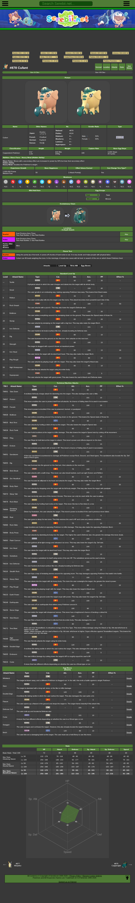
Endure (12, 446)
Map (126, 234)
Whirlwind (6, 678)
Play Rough (14, 360)
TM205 (5, 654)
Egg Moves (129, 67)
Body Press (14, 533)
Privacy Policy (75, 876)
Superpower (14, 375)
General (98, 67)
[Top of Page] (127, 878)
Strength (13, 344)
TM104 (5, 564)
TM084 (5, 509)
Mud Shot (13, 422)
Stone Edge (14, 610)
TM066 (5, 486)
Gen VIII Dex (100, 72)
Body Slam (14, 486)
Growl (12, 290)
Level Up (62, 266)
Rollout (12, 298)
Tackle (12, 282)
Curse (12, 662)
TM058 (5, 471)
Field (108, 195)
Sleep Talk (14, 494)
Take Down (14, 391)
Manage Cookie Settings (92, 876)
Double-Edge (15, 646)
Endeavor (13, 654)
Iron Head (13, 352)
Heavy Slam (14, 579)
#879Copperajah (116, 865)
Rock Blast (14, 502)
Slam (5, 686)
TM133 (5, 595)
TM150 (5, 610)
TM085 (5, 517)
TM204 (5, 646)
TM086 (5, 525)
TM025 (5, 407)
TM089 (5, 533)
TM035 (5, 422)
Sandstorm (14, 454)
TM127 (5, 587)
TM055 (5, 463)
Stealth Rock (14, 571)
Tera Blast (13, 628)
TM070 (5, 494)
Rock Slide (14, 525)
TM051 (5, 454)
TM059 (5, 478)
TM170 (5, 618)
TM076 (5, 502)
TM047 (5, 446)
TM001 (5, 391)
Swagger (6, 725)
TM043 (5, 438)
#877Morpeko (17, 865)
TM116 (5, 571)
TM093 (5, 540)
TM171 (5, 628)
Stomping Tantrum (13, 509)
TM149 (5, 602)
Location (106, 67)
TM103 (5, 556)
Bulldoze (13, 313)
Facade (12, 407)
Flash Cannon (15, 540)
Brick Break (14, 471)
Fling (11, 438)
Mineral (108, 199)
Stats (122, 67)
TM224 (5, 662)
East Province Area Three (26, 233)
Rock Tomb (14, 430)
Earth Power (14, 595)
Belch (5, 732)
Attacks (114, 67)
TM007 (5, 399)
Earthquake (14, 602)
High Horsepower (16, 367)
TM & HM (74, 266)
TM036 (5, 430)
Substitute (13, 556)
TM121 (5, 579)
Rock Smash (14, 305)
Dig (11, 336)
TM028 (5, 415)
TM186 (5, 639)
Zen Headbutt (15, 478)
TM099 (5, 548)
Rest (11, 517)
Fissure (5, 701)
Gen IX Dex (34, 72)
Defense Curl (8, 709)
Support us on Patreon (68, 882)
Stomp (12, 321)
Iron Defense (14, 329)
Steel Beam (14, 618)
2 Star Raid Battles (37, 235)
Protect (12, 399)
